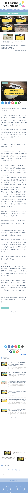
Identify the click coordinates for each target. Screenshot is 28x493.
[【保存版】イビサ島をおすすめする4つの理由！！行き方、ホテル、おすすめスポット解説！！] (21, 28)
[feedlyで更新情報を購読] (14, 351)
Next (27, 38)
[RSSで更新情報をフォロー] (17, 351)
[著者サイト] (10, 351)
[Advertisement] (14, 65)
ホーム (7, 486)
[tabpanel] (8, 38)
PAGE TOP (14, 480)
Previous (1, 38)
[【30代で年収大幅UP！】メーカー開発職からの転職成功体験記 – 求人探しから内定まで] (21, 20)
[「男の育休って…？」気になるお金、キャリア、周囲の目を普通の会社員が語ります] (7, 28)
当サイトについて (20, 486)
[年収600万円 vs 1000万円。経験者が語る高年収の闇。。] (9, 102)
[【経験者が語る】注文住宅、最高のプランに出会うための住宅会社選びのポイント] (7, 20)
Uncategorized (6, 307)
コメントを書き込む (14, 470)
